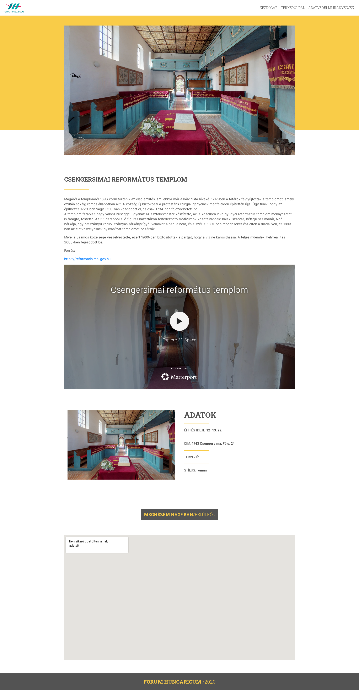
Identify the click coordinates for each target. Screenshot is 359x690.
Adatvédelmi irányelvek (331, 7)
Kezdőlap (268, 7)
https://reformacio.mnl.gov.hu (87, 259)
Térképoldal (293, 7)
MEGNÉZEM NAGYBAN (179, 514)
